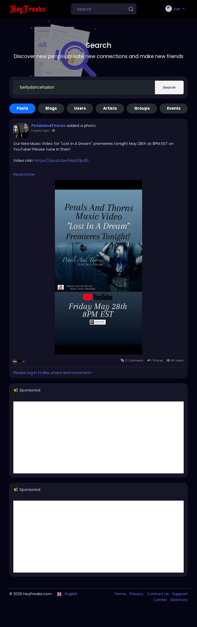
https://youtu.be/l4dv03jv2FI (61, 160)
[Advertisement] (98, 437)
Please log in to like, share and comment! (52, 372)
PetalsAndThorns (48, 125)
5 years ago (40, 130)
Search (169, 87)
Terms (120, 593)
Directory (179, 599)
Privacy (137, 593)
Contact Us (158, 593)
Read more (24, 174)
